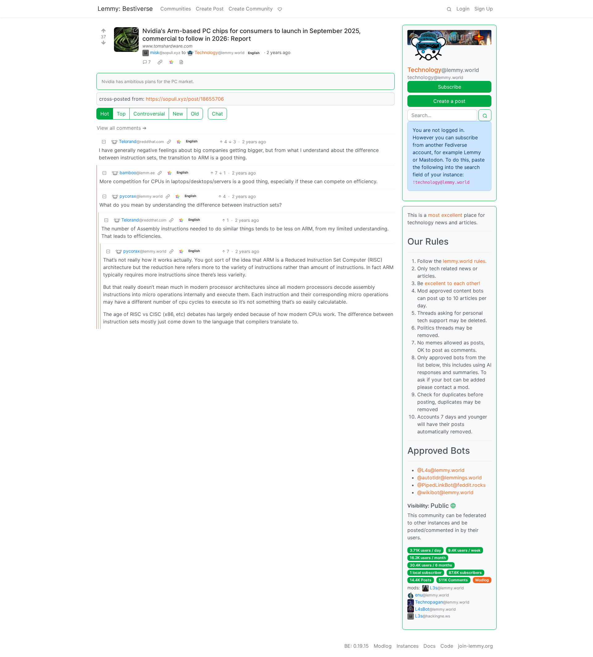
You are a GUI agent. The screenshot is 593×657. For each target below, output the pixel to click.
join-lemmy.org (475, 646)
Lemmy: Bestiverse (125, 8)
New (178, 114)
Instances (407, 646)
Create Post (210, 9)
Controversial (149, 114)
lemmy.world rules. (464, 261)
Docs (429, 646)
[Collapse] (104, 141)
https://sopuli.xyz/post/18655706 (185, 99)
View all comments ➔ (121, 128)
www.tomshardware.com (167, 45)
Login (462, 9)
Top (121, 114)
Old (195, 114)
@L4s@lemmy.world (441, 470)
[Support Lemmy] (279, 8)
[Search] (449, 8)
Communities (175, 9)
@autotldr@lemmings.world (449, 477)
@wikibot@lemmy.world (445, 492)
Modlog (482, 580)
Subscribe (449, 87)
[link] (160, 62)
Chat (217, 114)
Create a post (449, 101)
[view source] (181, 61)
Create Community (251, 9)
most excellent (445, 215)
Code (446, 646)
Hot (104, 114)
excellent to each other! (452, 283)
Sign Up (483, 9)
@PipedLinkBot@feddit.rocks (451, 485)
